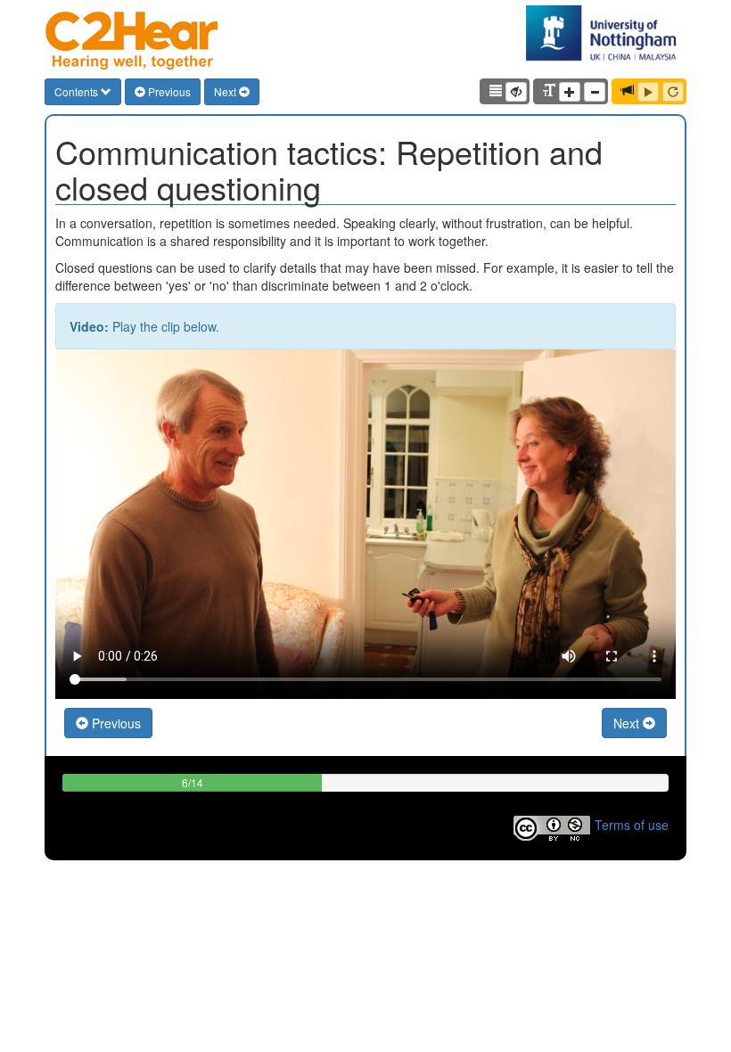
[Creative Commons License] (552, 824)
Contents (77, 91)
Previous (168, 91)
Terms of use (632, 824)
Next (226, 91)
